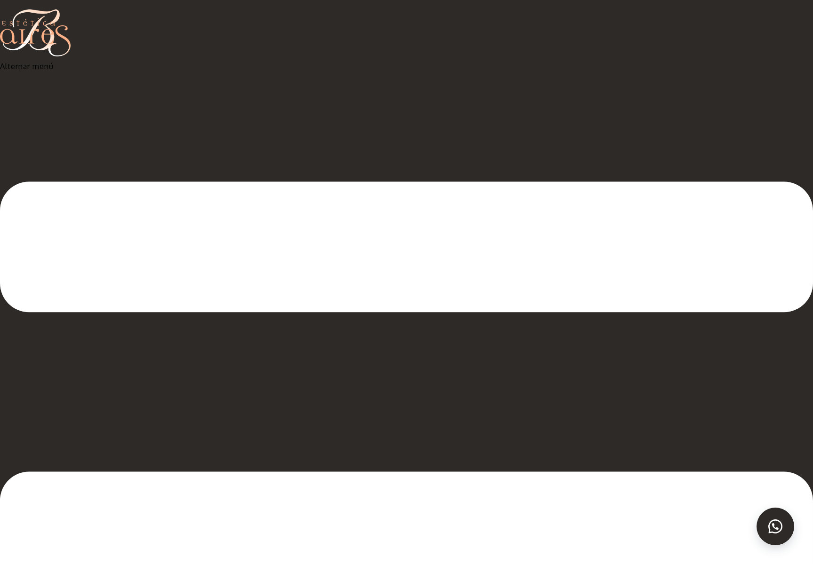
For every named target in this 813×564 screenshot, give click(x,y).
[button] (775, 526)
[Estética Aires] (35, 53)
